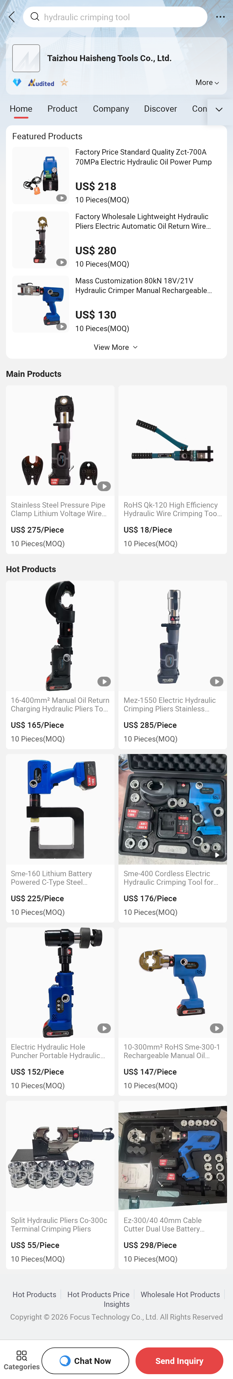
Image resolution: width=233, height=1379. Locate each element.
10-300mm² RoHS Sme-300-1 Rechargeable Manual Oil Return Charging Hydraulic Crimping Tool (172, 1051)
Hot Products (34, 1294)
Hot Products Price (98, 1294)
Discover (160, 108)
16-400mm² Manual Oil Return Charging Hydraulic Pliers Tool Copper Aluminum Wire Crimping (60, 704)
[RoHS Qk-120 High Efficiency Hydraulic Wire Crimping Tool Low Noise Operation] (172, 440)
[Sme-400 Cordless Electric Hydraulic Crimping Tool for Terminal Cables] (172, 809)
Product (62, 108)
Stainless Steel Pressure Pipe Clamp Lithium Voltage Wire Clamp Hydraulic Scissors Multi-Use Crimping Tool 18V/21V (58, 509)
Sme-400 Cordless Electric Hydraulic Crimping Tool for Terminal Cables (168, 877)
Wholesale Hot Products (180, 1294)
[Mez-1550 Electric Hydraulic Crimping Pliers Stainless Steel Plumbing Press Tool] (172, 636)
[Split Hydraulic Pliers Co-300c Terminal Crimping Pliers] (60, 1156)
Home (21, 108)
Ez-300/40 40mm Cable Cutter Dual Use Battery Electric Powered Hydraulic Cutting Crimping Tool (168, 1224)
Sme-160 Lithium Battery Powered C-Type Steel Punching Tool (51, 877)
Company (111, 108)
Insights (117, 1304)
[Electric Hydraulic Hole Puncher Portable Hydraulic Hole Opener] (60, 982)
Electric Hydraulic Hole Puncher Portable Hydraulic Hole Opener (55, 1051)
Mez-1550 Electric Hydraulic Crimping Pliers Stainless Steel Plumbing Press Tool (170, 704)
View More (111, 347)
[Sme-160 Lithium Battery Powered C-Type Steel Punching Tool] (60, 809)
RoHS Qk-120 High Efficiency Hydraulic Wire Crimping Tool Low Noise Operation (171, 509)
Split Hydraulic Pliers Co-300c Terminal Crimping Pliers (59, 1224)
